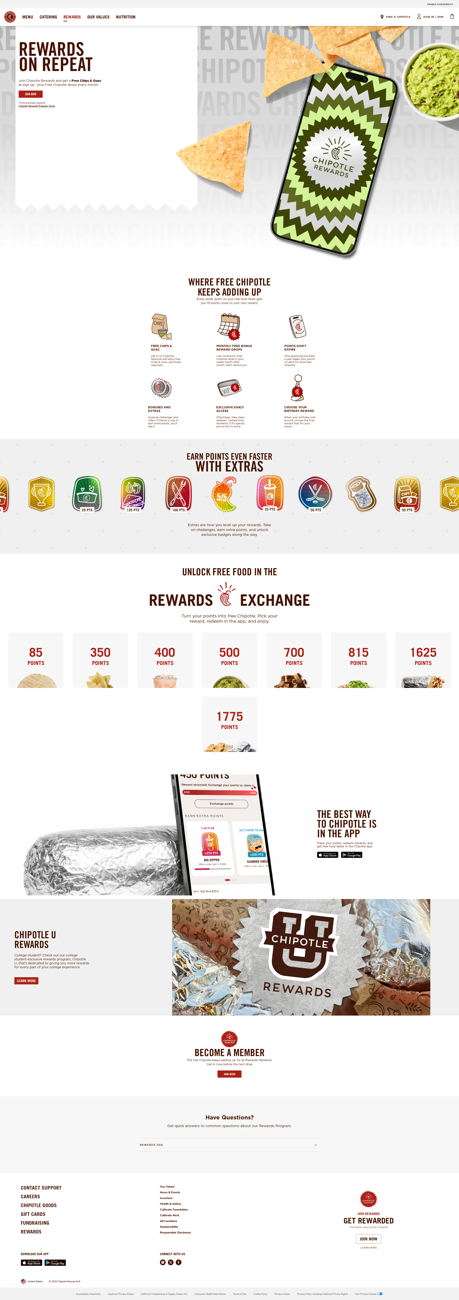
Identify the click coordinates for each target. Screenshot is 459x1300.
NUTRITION (126, 16)
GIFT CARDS (33, 1214)
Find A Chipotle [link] (398, 17)
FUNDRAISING (35, 1223)
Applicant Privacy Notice (121, 1294)
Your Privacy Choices (366, 1294)
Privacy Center (282, 1294)
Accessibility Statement (88, 1294)
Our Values (167, 1187)
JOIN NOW (30, 94)
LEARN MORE (26, 981)
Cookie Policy (260, 1294)
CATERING (48, 16)
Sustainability (169, 1227)
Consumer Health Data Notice (210, 1294)
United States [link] (35, 1281)
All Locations (168, 1221)
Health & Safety (170, 1204)
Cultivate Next (169, 1215)
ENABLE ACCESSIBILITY (440, 4)
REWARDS (72, 16)
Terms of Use (239, 1294)
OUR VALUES (98, 16)
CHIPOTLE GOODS (39, 1205)
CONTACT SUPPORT (41, 1188)
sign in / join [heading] (433, 17)
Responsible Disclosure (175, 1233)
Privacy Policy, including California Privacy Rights (322, 1294)
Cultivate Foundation (174, 1210)
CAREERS (30, 1196)
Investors (166, 1198)
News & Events (170, 1192)
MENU (27, 16)
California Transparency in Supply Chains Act (164, 1294)
